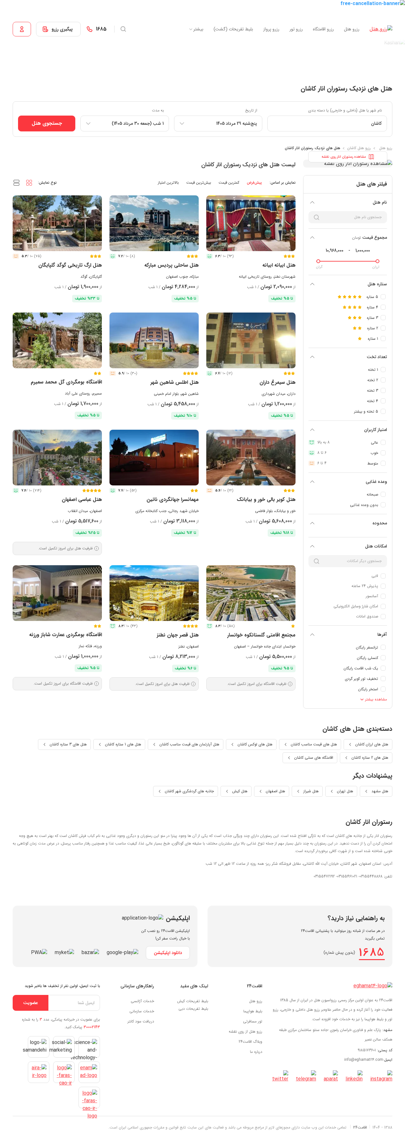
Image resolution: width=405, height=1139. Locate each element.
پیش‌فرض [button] (254, 183)
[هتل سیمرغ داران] (251, 340)
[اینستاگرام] (381, 1076)
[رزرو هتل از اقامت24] (381, 29)
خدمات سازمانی (141, 1011)
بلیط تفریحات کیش (192, 1001)
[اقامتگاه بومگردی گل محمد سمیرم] (57, 340)
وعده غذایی (376, 481)
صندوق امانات (367, 616)
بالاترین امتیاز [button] (168, 183)
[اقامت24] (372, 986)
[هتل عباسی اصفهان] (57, 457)
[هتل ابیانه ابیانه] (251, 223)
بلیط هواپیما (252, 1011)
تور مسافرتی (252, 1021)
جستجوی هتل (47, 123)
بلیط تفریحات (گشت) (233, 29)
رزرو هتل (351, 29)
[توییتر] (280, 1076)
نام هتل (380, 202)
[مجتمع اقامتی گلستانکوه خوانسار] (251, 593)
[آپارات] (331, 1076)
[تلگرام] (306, 1076)
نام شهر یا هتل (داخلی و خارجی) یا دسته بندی (345, 110)
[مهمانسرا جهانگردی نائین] (154, 457)
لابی (374, 576)
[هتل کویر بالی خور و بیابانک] (251, 457)
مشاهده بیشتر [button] (375, 699)
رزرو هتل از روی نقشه (245, 1031)
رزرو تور (296, 29)
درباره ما (256, 1052)
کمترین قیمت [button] (229, 183)
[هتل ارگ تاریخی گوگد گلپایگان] (57, 223)
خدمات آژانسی (142, 1001)
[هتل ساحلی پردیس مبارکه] (154, 223)
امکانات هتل (376, 546)
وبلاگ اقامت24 (250, 1042)
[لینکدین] (354, 1076)
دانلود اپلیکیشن (168, 952)
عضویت (30, 1002)
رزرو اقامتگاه (323, 29)
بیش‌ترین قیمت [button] (198, 183)
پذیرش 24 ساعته (365, 586)
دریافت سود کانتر (141, 1021)
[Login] (22, 29)
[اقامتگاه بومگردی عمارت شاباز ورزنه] (57, 593)
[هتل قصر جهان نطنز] (154, 593)
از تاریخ (251, 110)
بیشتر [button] (198, 29)
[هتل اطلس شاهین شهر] (154, 340)
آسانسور (372, 596)
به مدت (158, 110)
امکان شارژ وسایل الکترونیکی (355, 606)
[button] (29, 182)
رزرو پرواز (271, 29)
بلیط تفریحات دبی (193, 1009)
